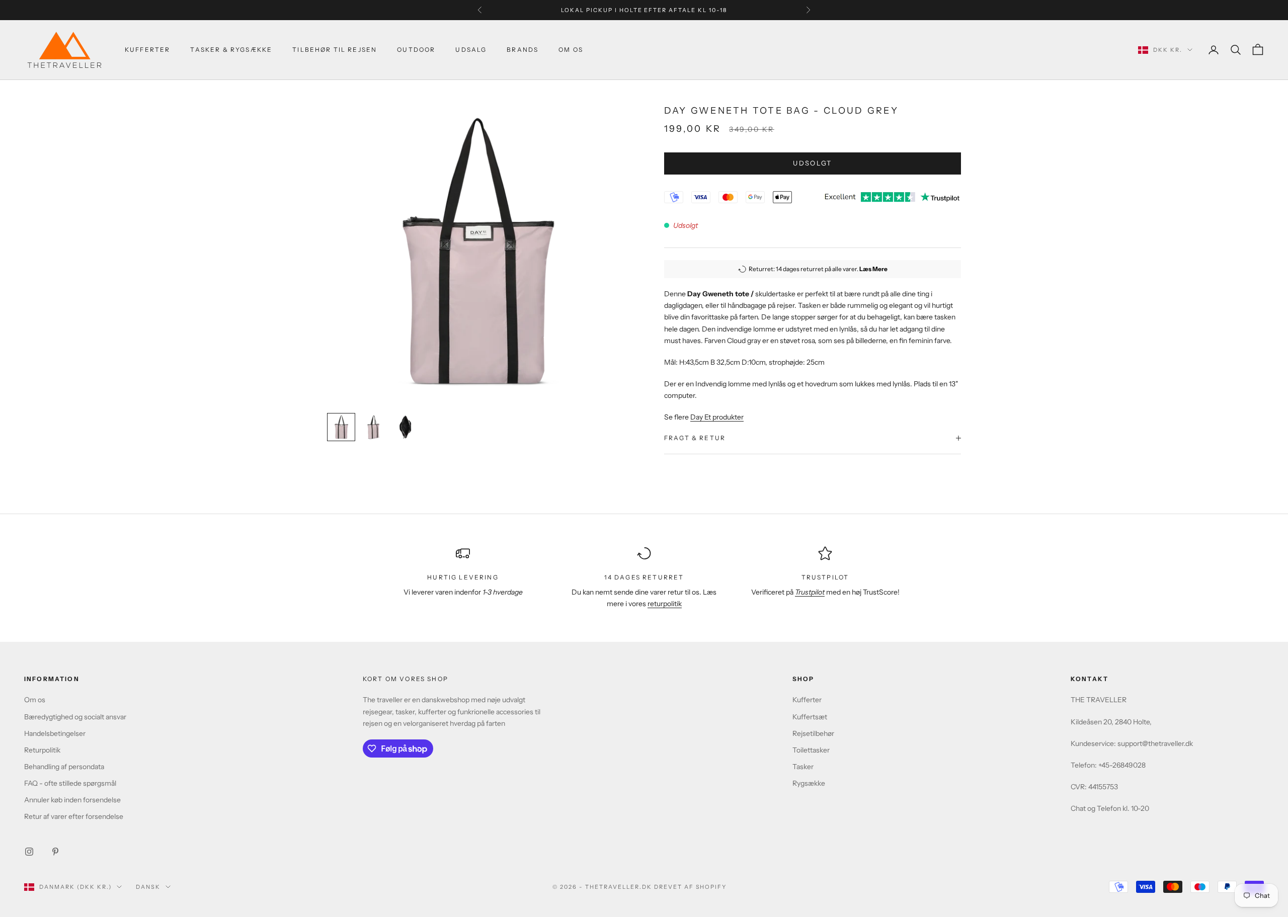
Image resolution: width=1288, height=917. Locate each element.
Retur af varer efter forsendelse (73, 816)
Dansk (148, 886)
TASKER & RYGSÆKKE (231, 49)
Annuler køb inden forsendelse (72, 799)
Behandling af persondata (64, 766)
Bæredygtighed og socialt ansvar (75, 716)
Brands (522, 49)
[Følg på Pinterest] (55, 852)
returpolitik (665, 603)
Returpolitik (42, 750)
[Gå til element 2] (373, 427)
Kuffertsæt (809, 716)
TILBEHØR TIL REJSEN (334, 49)
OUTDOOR (416, 49)
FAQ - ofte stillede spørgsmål (70, 783)
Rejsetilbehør (813, 733)
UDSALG (471, 49)
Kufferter (147, 49)
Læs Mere (873, 269)
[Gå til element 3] (405, 427)
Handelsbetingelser (55, 733)
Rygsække (808, 783)
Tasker (803, 766)
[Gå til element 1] (341, 427)
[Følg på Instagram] (29, 852)
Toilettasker (811, 750)
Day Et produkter (717, 417)
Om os (34, 699)
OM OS (570, 49)
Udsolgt (812, 163)
